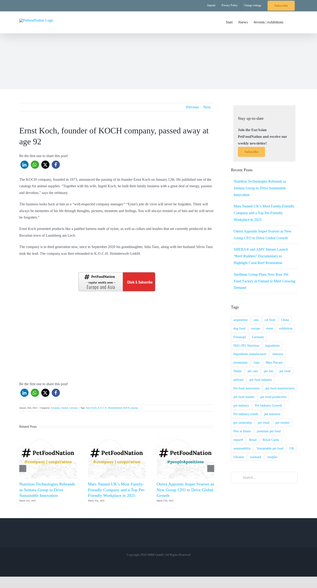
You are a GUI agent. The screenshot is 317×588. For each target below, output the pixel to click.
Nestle (237, 371)
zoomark (255, 457)
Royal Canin (271, 440)
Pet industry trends (245, 414)
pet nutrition (272, 414)
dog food (239, 328)
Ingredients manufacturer (249, 354)
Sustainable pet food (270, 448)
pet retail (263, 422)
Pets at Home (242, 431)
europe (255, 328)
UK (291, 448)
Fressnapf (239, 337)
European (55, 408)
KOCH (126, 408)
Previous (192, 107)
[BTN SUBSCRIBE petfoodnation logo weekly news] (116, 273)
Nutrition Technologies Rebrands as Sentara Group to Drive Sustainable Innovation (47, 490)
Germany (73, 408)
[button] (290, 22)
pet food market (243, 397)
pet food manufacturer (280, 388)
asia (256, 320)
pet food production (273, 397)
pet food (284, 371)
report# (238, 440)
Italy (257, 362)
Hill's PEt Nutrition (246, 345)
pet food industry (260, 379)
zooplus (272, 457)
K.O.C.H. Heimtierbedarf (110, 408)
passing (134, 408)
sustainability (242, 448)
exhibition (285, 328)
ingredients (272, 345)
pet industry (241, 405)
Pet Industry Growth (268, 405)
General (64, 408)
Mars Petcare (274, 362)
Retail (253, 440)
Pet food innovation (246, 388)
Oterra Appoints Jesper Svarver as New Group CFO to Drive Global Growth (185, 490)
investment (240, 362)
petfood (238, 379)
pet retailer (282, 422)
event (269, 328)
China (285, 320)
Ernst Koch (91, 408)
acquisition (240, 320)
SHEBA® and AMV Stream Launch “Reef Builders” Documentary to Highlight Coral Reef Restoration (261, 256)
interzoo (277, 354)
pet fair (268, 371)
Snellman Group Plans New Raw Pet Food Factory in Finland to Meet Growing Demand (264, 281)
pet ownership (242, 422)
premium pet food (269, 431)
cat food (270, 320)
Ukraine (238, 457)
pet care (253, 371)
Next (206, 107)
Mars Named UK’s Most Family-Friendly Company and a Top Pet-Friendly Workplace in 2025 (116, 490)
